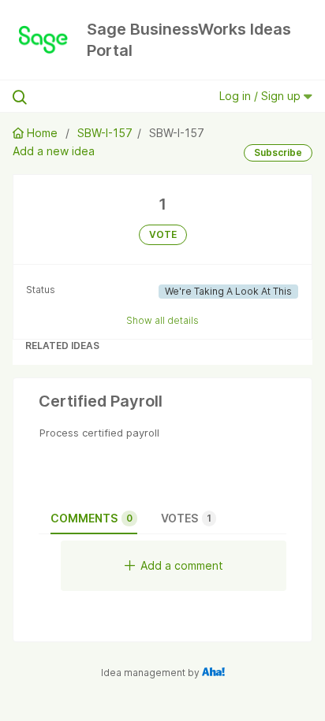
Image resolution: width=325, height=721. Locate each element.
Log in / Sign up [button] (261, 95)
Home (42, 132)
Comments (91, 518)
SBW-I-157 (105, 132)
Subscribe (278, 152)
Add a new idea (54, 151)
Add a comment (181, 565)
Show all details (162, 320)
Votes (186, 518)
